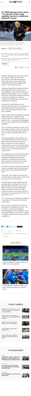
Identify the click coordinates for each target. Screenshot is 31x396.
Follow (20, 226)
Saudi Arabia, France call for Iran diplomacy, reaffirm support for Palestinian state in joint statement (11, 358)
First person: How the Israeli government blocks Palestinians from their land (10, 367)
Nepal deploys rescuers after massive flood (9, 329)
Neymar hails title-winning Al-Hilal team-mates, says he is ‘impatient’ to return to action (15, 287)
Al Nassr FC (6, 236)
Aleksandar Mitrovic (8, 233)
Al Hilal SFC (9, 230)
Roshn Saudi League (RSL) (21, 233)
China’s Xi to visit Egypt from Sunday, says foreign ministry (9, 322)
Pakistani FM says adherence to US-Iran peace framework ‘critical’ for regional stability (11, 310)
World (3, 355)
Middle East (4, 363)
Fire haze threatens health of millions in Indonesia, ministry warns (10, 336)
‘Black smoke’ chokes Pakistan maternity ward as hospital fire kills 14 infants (11, 317)
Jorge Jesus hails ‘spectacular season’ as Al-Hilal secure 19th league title (15, 263)
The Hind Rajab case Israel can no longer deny (11, 374)
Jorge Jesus (18, 230)
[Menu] (1, 2)
